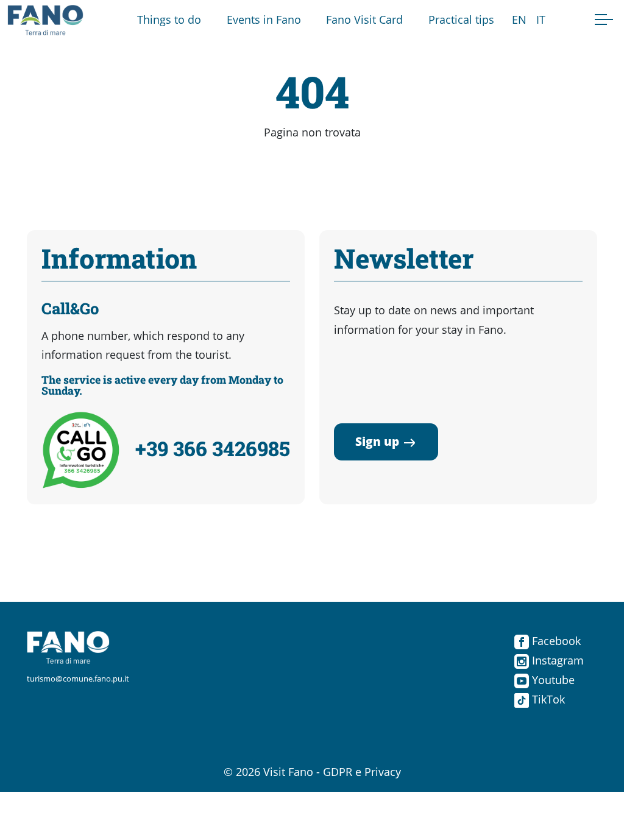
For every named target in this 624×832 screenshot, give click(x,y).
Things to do (169, 19)
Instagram (556, 660)
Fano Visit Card (364, 19)
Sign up (377, 441)
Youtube (552, 679)
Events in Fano (264, 19)
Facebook (555, 640)
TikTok (547, 699)
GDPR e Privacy (362, 771)
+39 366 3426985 (212, 448)
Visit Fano (288, 771)
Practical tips (461, 19)
